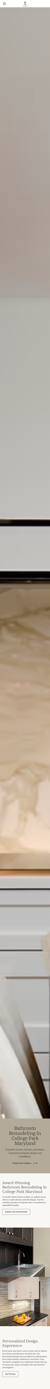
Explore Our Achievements (16, 1212)
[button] (11, 3)
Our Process (10, 1374)
